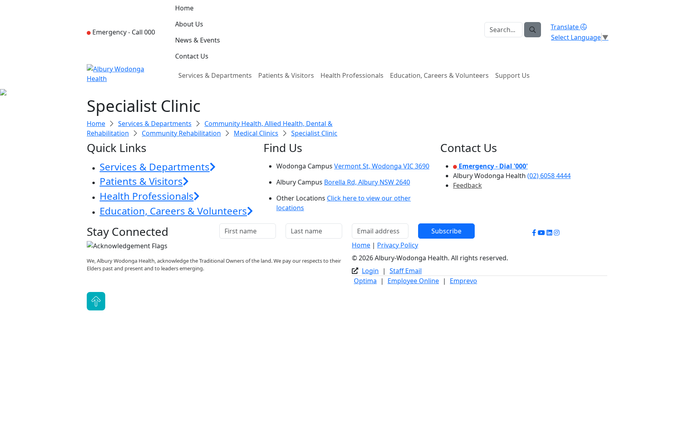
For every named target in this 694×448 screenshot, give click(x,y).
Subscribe (446, 231)
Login (370, 270)
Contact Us (191, 56)
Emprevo (463, 280)
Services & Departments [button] (155, 166)
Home (184, 8)
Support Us (512, 75)
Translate (565, 26)
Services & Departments (215, 75)
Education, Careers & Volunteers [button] (173, 210)
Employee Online (413, 280)
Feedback (467, 185)
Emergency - (123, 32)
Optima (365, 280)
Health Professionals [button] (147, 196)
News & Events (197, 40)
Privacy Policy (397, 245)
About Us (189, 24)
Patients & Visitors (286, 75)
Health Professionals (352, 75)
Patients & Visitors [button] (141, 181)
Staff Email (406, 270)
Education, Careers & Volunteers (439, 75)
